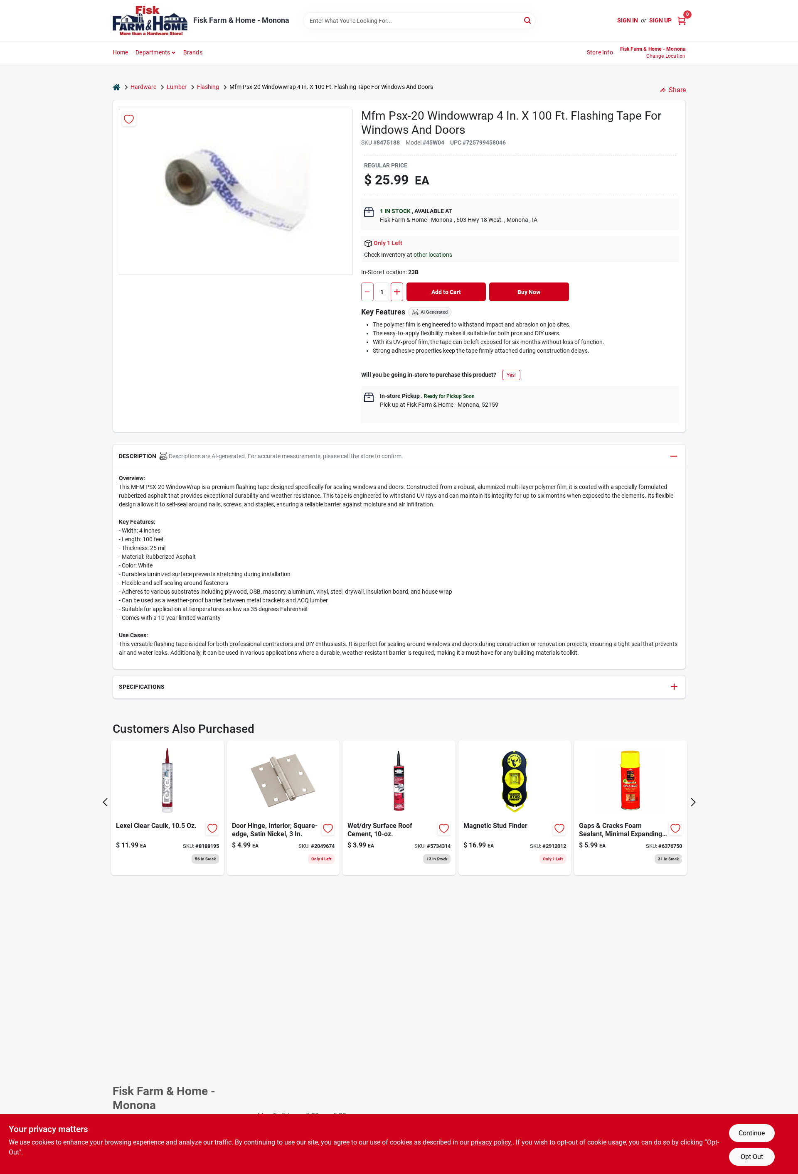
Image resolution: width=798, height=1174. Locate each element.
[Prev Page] (105, 802)
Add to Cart (446, 292)
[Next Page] (693, 802)
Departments (152, 52)
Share (677, 90)
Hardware (143, 87)
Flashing (208, 87)
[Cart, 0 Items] (681, 20)
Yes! (511, 375)
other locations (433, 254)
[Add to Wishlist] (129, 119)
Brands (192, 52)
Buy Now (528, 292)
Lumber (177, 87)
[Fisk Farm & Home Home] (150, 20)
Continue (752, 1133)
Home (120, 52)
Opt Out (752, 1157)
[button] (399, 456)
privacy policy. (491, 1142)
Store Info (600, 52)
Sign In (627, 20)
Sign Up (660, 20)
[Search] (528, 20)
